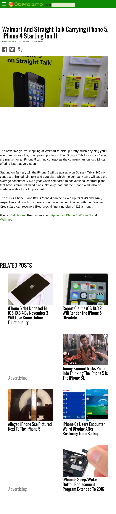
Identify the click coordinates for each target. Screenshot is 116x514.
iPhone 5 (85, 215)
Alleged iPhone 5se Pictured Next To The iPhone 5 (30, 426)
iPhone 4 (71, 215)
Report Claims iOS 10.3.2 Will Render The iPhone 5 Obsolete (82, 313)
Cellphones (17, 215)
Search (47, 4)
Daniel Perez (11, 41)
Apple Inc (57, 215)
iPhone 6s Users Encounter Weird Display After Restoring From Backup (84, 428)
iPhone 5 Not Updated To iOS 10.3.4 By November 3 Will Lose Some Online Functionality (28, 315)
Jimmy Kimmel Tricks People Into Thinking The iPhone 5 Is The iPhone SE (85, 373)
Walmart (5, 219)
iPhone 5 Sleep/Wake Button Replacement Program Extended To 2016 (83, 484)
